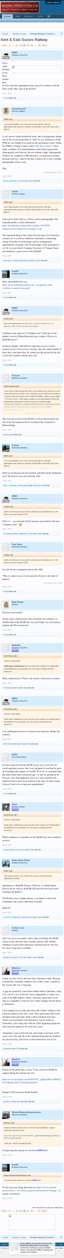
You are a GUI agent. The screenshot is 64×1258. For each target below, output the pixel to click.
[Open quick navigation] (61, 34)
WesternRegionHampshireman (26, 1112)
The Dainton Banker (10, 534)
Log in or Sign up (53, 2)
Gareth (6, 181)
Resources (29, 16)
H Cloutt (6, 98)
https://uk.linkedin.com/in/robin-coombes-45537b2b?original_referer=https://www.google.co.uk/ (26, 227)
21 (17, 45)
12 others (37, 260)
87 (39, 45)
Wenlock (6, 957)
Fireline (15, 445)
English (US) (6, 1244)
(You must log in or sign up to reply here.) (47, 1207)
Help (60, 1244)
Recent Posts (23, 20)
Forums (7, 16)
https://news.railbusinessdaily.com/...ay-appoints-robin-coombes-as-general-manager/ (27, 286)
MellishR (22, 534)
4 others (31, 181)
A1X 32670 (23, 957)
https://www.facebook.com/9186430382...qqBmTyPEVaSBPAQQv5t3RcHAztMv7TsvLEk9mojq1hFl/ (31, 1081)
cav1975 (6, 917)
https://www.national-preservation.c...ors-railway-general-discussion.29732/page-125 (31, 1189)
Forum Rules (58, 1248)
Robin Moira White (21, 860)
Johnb (15, 191)
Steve (5, 485)
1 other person (37, 485)
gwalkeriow (7, 1049)
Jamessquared (19, 109)
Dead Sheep (17, 602)
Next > (44, 45)
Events (40, 16)
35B (4, 744)
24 (28, 45)
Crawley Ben (15, 1102)
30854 (14, 52)
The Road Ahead (43, 145)
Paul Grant (17, 544)
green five (13, 181)
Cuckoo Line (20, 850)
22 (21, 45)
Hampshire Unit (24, 260)
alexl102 (6, 1102)
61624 (14, 754)
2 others (39, 534)
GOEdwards (15, 917)
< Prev (4, 45)
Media (17, 16)
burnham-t (14, 957)
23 (24, 45)
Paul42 (15, 271)
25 (32, 45)
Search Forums (9, 20)
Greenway (12, 485)
